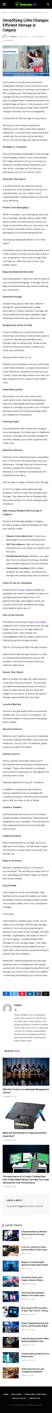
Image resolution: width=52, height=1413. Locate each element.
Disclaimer (16, 1394)
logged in (22, 1206)
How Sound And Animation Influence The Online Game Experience (33, 1295)
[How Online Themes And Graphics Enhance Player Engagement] (11, 1281)
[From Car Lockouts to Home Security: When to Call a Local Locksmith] (11, 1250)
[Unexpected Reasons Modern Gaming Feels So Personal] (11, 1235)
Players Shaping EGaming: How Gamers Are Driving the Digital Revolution (34, 1326)
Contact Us (34, 1398)
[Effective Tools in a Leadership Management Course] (26, 1072)
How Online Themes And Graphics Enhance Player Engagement (32, 1280)
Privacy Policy (19, 1398)
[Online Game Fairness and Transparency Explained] (11, 1372)
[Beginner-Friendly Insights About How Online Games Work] (11, 1266)
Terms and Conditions (35, 1394)
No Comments (39, 36)
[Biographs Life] (26, 4)
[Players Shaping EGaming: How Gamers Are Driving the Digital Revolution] (11, 1327)
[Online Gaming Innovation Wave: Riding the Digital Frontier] (11, 1342)
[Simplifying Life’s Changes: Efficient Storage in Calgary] (26, 60)
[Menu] (4, 4)
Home (5, 12)
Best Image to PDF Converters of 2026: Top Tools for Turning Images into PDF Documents (34, 1310)
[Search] (48, 4)
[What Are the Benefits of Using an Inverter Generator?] (26, 1115)
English (14, 36)
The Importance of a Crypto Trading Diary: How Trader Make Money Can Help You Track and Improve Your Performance (26, 1179)
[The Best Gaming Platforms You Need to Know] (11, 1357)
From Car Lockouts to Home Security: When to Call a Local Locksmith (34, 1249)
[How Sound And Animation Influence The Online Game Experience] (11, 1296)
